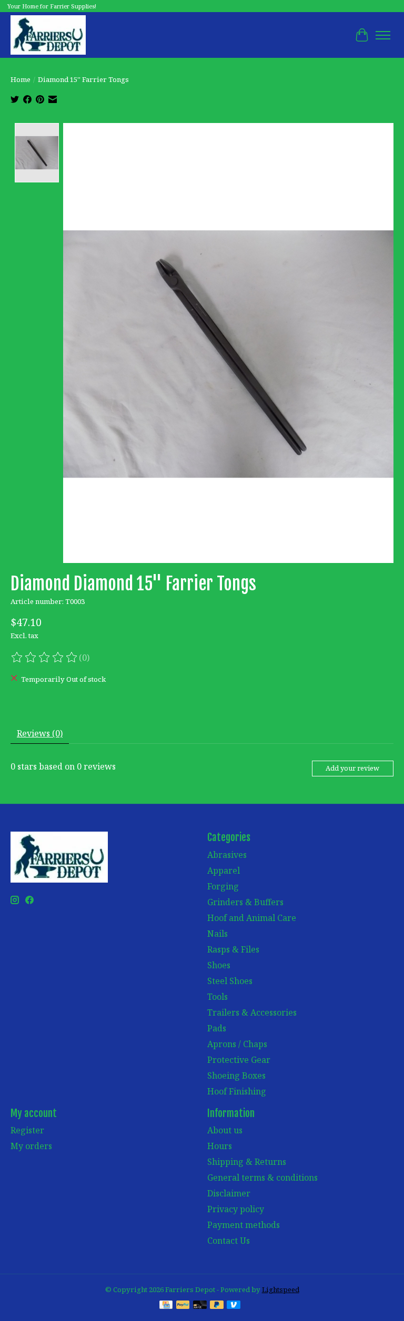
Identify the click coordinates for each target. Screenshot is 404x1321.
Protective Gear (238, 1060)
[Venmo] (233, 1305)
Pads (216, 1028)
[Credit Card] (166, 1305)
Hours (219, 1146)
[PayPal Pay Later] (217, 1305)
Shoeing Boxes (236, 1075)
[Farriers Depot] (48, 35)
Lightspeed (280, 1289)
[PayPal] (183, 1305)
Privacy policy (235, 1209)
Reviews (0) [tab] (40, 733)
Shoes (218, 965)
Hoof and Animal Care (251, 918)
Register (27, 1130)
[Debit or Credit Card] (200, 1305)
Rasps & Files (233, 949)
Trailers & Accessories (252, 1012)
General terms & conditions (262, 1177)
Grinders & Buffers (245, 902)
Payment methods (243, 1225)
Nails (217, 933)
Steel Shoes (229, 981)
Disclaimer (228, 1193)
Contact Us (228, 1240)
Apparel (223, 870)
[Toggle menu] (382, 35)
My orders (31, 1146)
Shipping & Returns (246, 1162)
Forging (223, 886)
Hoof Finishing (236, 1091)
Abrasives (227, 855)
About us (225, 1130)
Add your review (352, 768)
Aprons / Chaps (237, 1044)
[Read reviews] (45, 657)
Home (21, 79)
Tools (217, 996)
